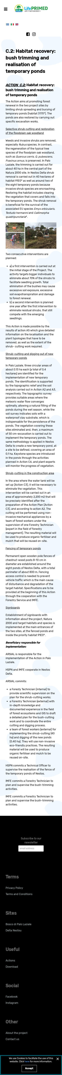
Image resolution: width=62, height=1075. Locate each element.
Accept (29, 1068)
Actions (10, 960)
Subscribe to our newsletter (31, 840)
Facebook (12, 996)
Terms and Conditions (19, 894)
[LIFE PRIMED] (31, 8)
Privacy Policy (14, 888)
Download (12, 966)
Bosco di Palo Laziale (18, 924)
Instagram (12, 1002)
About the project (16, 1033)
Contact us (12, 1039)
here (26, 1061)
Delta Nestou (13, 930)
